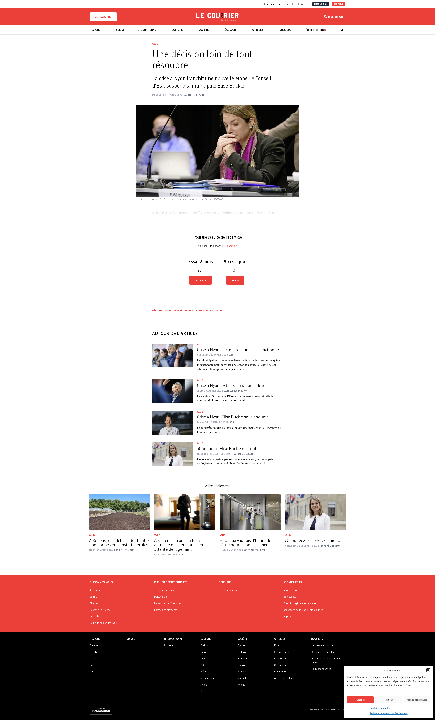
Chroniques (280, 658)
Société (242, 639)
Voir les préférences (416, 699)
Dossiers (317, 639)
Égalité (241, 645)
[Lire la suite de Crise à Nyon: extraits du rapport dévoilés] (172, 393)
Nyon (219, 311)
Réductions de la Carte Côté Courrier (303, 610)
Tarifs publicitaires (164, 590)
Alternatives (243, 678)
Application (289, 616)
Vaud (155, 44)
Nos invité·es (281, 671)
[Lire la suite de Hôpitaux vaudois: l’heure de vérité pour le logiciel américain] (250, 512)
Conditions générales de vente (299, 603)
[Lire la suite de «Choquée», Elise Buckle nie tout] (172, 456)
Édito (277, 645)
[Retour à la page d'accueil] (217, 17)
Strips (203, 691)
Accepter (360, 699)
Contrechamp (281, 652)
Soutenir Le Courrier (100, 610)
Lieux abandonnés (321, 669)
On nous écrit (281, 665)
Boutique (225, 582)
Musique (204, 652)
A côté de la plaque (284, 678)
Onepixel (321, 710)
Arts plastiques (208, 678)
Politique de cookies (380, 708)
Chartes (94, 603)
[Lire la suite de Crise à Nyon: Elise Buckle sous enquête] (172, 424)
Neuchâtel (95, 652)
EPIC (343, 710)
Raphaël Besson (183, 311)
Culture (205, 639)
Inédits (203, 685)
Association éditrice (100, 590)
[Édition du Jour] (315, 28)
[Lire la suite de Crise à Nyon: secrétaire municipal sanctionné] (172, 359)
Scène (203, 671)
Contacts (94, 616)
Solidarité (168, 645)
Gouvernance (204, 311)
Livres (203, 658)
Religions (242, 671)
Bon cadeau (290, 597)
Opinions (280, 639)
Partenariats (160, 597)
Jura (92, 671)
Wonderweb (333, 710)
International (173, 639)
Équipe (93, 597)
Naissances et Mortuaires (167, 603)
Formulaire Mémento (165, 610)
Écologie (242, 652)
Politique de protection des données (389, 713)
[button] (428, 670)
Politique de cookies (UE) (103, 623)
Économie (242, 658)
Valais (93, 658)
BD (202, 665)
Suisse (131, 639)
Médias (241, 685)
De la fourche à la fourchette (326, 652)
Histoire (241, 665)
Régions (157, 311)
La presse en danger (322, 645)
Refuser (389, 699)
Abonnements (291, 590)
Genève (94, 645)
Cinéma (204, 645)
